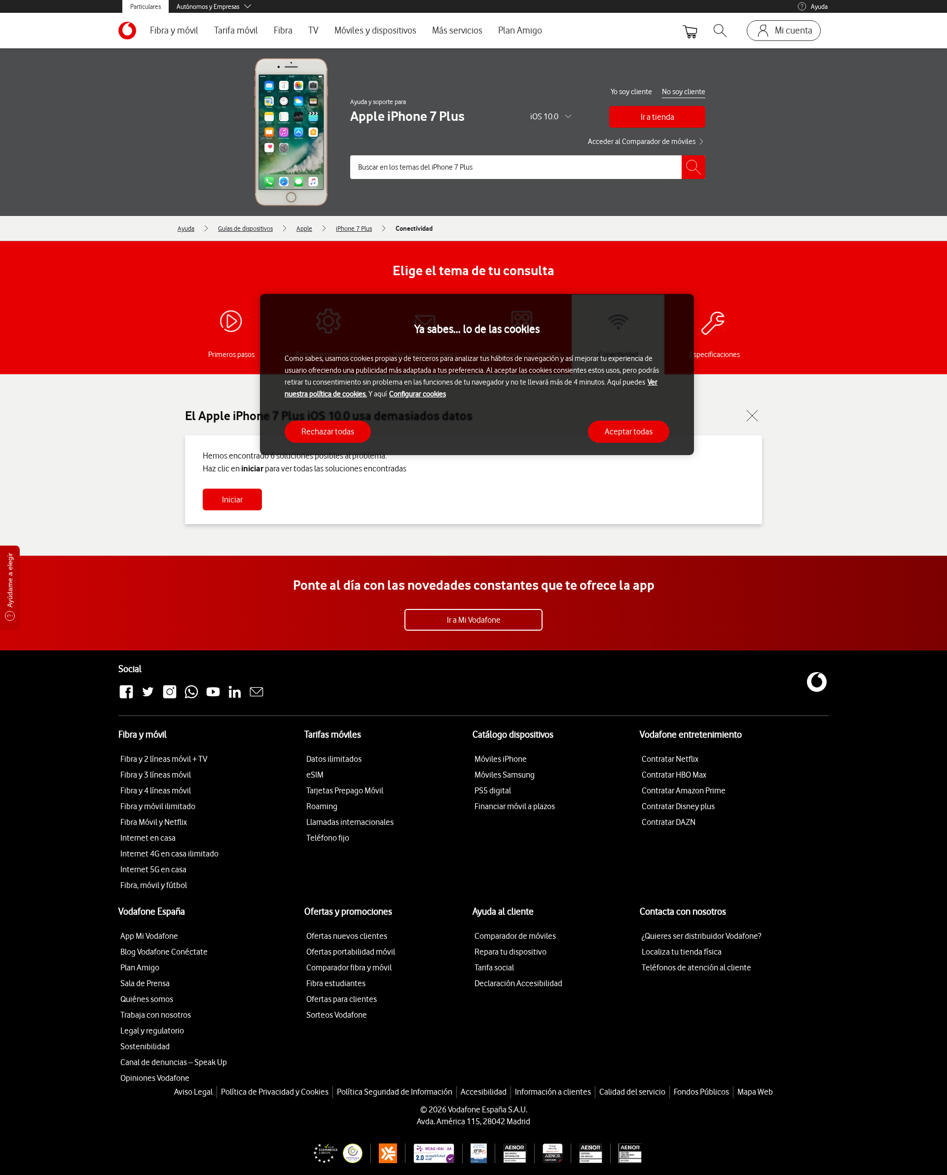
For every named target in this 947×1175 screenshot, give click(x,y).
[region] (477, 374)
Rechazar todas (327, 431)
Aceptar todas (629, 431)
